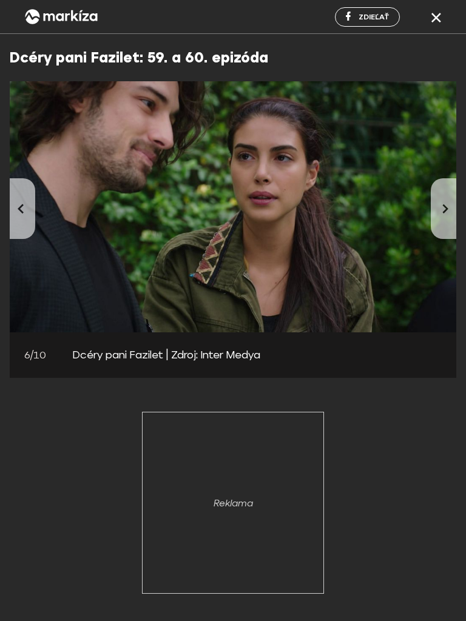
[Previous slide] (22, 208)
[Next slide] (443, 208)
